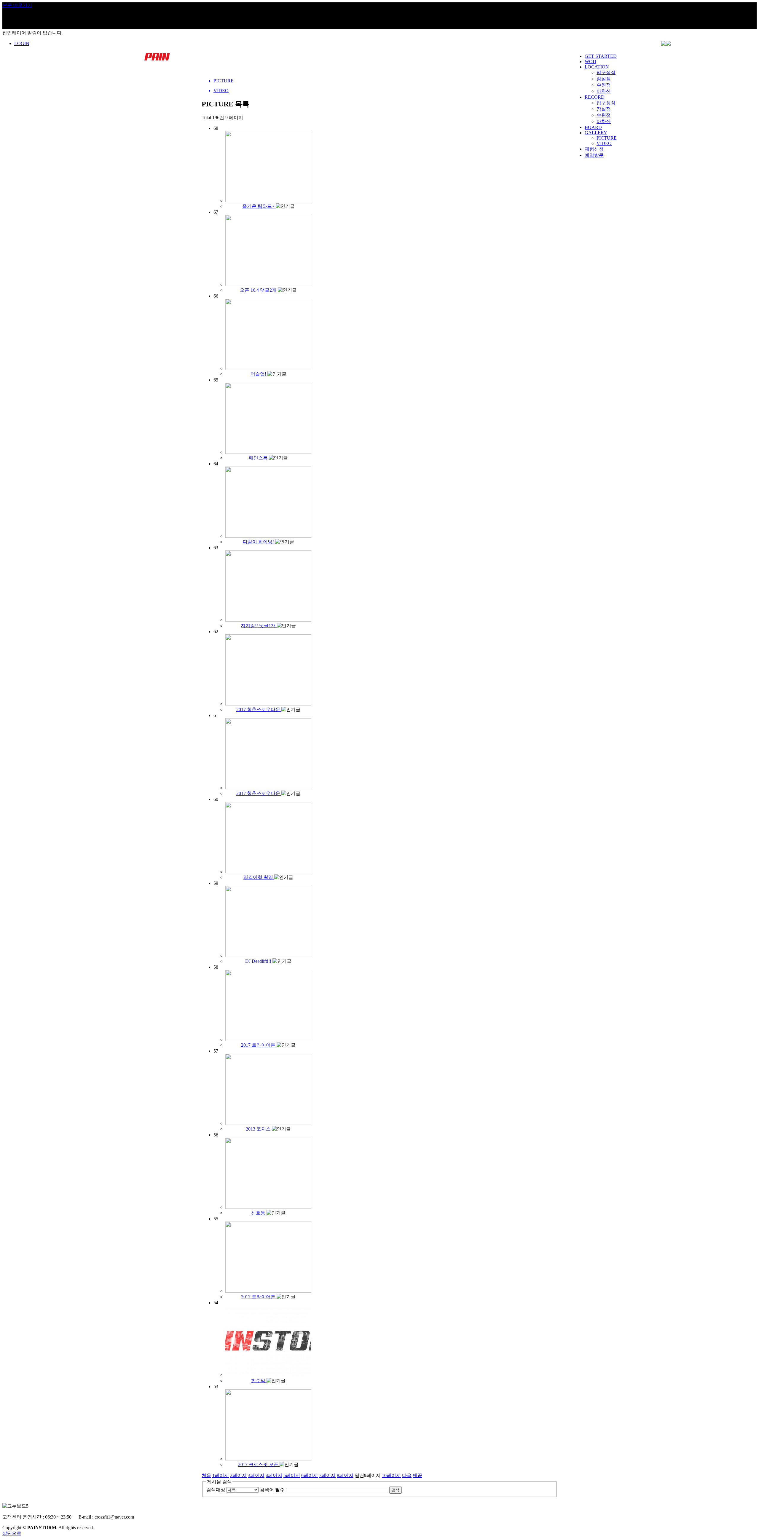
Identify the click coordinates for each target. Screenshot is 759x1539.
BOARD (593, 127)
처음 (206, 1475)
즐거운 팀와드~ (259, 206)
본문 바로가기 (17, 5)
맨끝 (417, 1475)
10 (391, 1475)
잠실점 (604, 78)
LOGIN (21, 43)
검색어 (272, 1489)
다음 (407, 1475)
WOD (590, 61)
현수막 (259, 1380)
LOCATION (597, 66)
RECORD (595, 97)
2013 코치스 (259, 1128)
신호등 (259, 1212)
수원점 (604, 84)
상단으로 (11, 1533)
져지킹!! (258, 625)
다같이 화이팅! (259, 541)
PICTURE (607, 138)
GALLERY (596, 132)
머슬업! (259, 373)
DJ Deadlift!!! (258, 961)
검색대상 (215, 1489)
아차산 (604, 91)
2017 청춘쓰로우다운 (258, 709)
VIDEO (604, 143)
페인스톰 (259, 457)
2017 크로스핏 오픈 (259, 1464)
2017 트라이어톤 (259, 1045)
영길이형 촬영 (258, 877)
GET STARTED (601, 56)
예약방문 (594, 155)
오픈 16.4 (258, 290)
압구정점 (606, 72)
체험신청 (594, 148)
